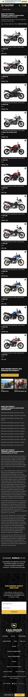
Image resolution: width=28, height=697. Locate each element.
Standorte (5, 636)
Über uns (22, 641)
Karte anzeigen (7, 694)
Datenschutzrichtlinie (7, 671)
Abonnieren (14, 611)
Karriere (14, 661)
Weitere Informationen (20, 671)
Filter (20, 694)
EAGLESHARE (7, 641)
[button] (14, 41)
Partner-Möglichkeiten (14, 656)
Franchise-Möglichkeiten (14, 651)
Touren (13, 636)
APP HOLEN (24, 1)
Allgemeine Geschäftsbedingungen (14, 666)
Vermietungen (22, 636)
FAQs (15, 641)
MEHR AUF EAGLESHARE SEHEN (10, 375)
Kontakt (14, 646)
